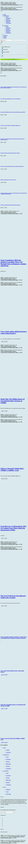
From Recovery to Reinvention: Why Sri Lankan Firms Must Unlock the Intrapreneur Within (13, 528)
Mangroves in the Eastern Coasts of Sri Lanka (8, 179)
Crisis (7, 17)
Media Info (8, 20)
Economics (8, 18)
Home (4, 14)
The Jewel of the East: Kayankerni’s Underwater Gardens (13, 596)
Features (8, 19)
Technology (8, 23)
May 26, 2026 (4, 674)
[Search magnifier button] (2, 42)
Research (8, 21)
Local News (5, 25)
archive (4, 37)
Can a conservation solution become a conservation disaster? (11, 98)
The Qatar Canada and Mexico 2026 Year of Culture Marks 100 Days (12, 166)
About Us (5, 35)
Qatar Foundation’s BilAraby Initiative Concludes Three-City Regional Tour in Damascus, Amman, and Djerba (13, 263)
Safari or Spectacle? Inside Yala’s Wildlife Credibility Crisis (10, 125)
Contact (5, 36)
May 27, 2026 (4, 708)
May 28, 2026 (4, 742)
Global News (6, 15)
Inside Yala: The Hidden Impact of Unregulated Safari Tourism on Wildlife (13, 401)
